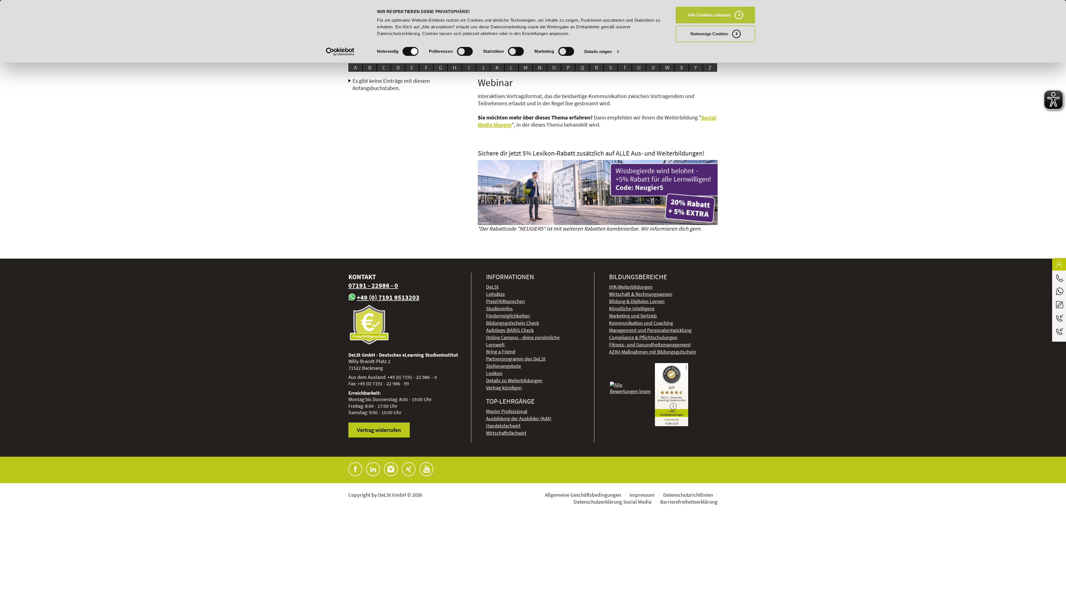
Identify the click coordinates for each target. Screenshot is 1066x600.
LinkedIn (373, 469)
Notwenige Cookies (709, 33)
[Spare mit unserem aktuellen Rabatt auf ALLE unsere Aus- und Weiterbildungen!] (598, 192)
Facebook (355, 469)
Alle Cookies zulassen (709, 14)
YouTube (426, 469)
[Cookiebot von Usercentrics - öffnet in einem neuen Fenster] (340, 52)
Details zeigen (598, 51)
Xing (409, 469)
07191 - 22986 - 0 (373, 285)
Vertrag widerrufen (379, 429)
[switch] (465, 51)
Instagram (391, 469)
